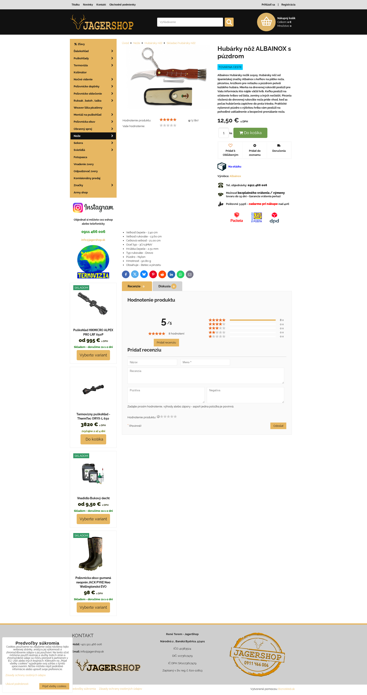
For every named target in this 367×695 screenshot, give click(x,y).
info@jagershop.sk (93, 239)
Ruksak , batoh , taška (87, 100)
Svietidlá (79, 150)
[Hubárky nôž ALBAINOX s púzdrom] (168, 77)
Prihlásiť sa (268, 4)
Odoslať (278, 425)
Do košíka (252, 132)
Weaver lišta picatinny (88, 107)
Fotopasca (80, 157)
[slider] (168, 119)
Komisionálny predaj (87, 178)
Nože (77, 136)
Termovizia (81, 65)
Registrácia (288, 4)
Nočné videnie (83, 79)
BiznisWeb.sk (286, 689)
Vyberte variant (93, 355)
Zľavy (81, 44)
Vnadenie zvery (84, 164)
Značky (78, 185)
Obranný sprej (83, 128)
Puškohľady (81, 58)
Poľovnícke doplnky (86, 86)
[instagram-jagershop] (93, 212)
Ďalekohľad (81, 51)
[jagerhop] (107, 673)
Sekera (78, 143)
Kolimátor (80, 72)
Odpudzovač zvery (86, 171)
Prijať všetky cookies (54, 686)
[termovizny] (93, 277)
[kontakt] (257, 654)
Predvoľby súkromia (83, 688)
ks (231, 133)
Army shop (81, 192)
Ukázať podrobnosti (17, 684)
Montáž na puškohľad (87, 114)
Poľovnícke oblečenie (88, 93)
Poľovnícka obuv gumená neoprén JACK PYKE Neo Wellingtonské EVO (93, 582)
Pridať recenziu (166, 342)
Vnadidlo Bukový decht (93, 498)
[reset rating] (158, 416)
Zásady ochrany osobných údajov (120, 688)
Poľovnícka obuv (84, 121)
